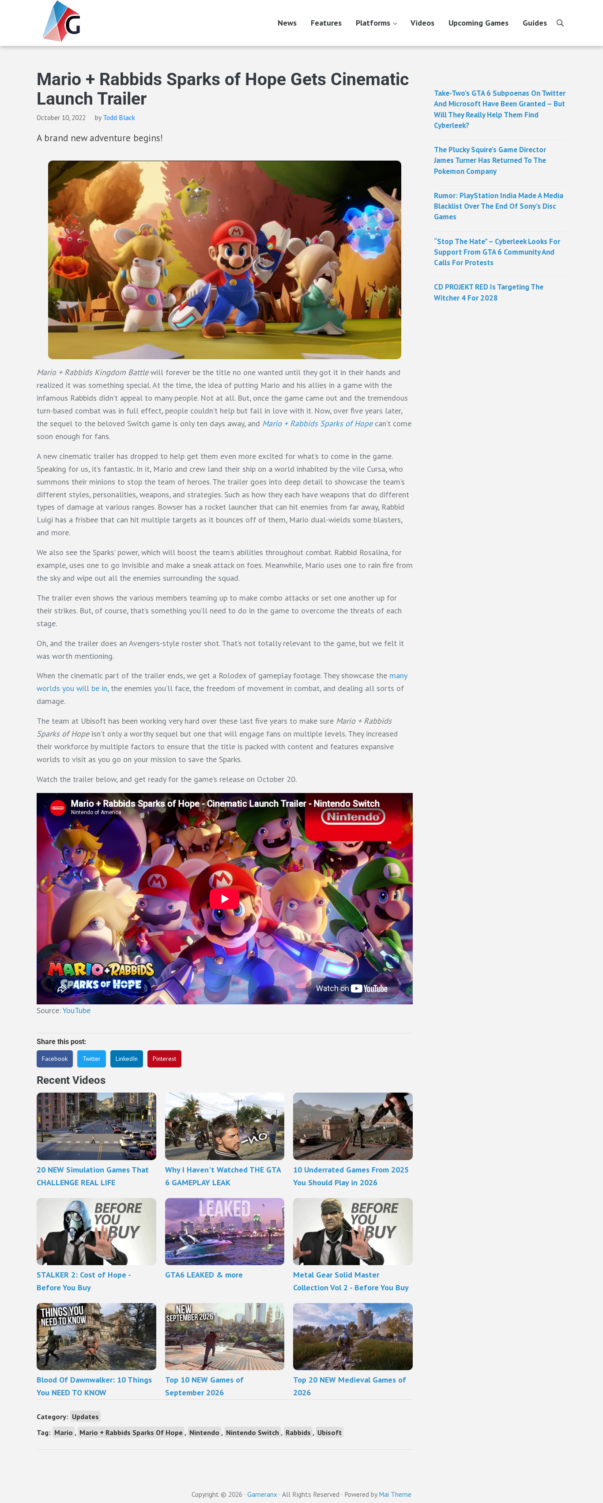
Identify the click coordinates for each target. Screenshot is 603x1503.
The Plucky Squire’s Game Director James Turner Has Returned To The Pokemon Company (490, 160)
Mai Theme (395, 1494)
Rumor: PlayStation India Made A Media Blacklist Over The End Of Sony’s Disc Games (498, 206)
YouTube (76, 1010)
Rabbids (298, 1432)
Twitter (92, 1059)
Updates (85, 1416)
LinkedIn (127, 1059)
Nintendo (204, 1432)
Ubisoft (329, 1432)
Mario (63, 1432)
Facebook (55, 1059)
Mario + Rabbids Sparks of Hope (317, 423)
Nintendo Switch (252, 1432)
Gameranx (262, 1494)
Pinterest (164, 1059)
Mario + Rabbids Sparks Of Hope (131, 1432)
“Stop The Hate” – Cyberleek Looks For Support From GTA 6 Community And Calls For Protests (497, 252)
